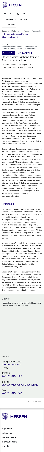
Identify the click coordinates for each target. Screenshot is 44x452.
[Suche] (11, 14)
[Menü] (5, 14)
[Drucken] (20, 72)
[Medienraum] (18, 14)
